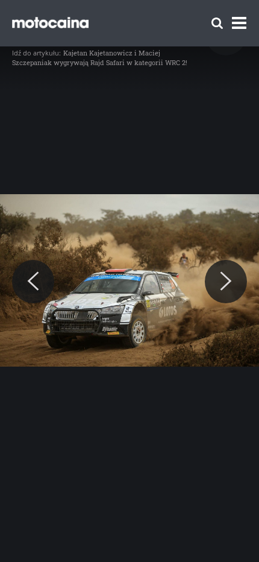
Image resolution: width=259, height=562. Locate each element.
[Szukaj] (217, 23)
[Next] (226, 281)
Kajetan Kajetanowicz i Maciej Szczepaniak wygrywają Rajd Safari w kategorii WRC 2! (99, 57)
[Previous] (33, 281)
